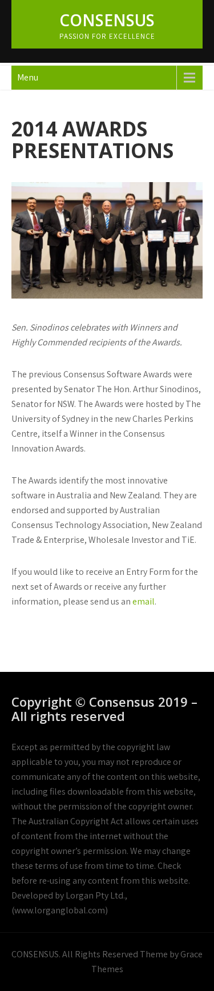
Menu (27, 77)
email (143, 601)
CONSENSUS (107, 20)
